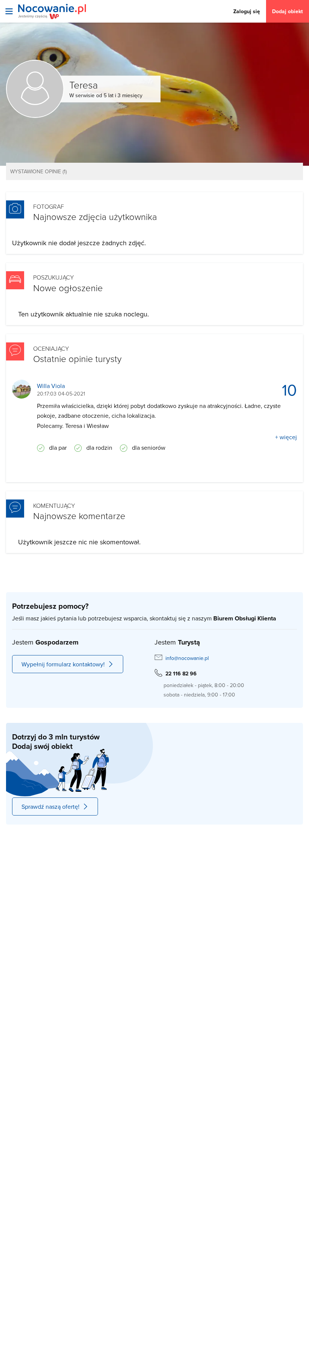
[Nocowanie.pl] (52, 11)
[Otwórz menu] (9, 11)
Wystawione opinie (38, 171)
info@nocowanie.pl (187, 658)
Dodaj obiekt (287, 11)
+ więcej (286, 437)
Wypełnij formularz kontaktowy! (63, 664)
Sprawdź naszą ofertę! (50, 806)
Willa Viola (51, 386)
